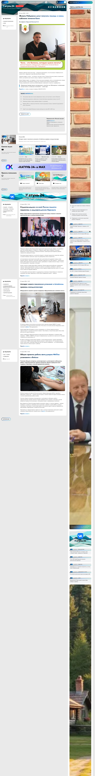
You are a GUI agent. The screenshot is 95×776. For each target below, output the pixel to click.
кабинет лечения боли (8, 21)
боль (5, 23)
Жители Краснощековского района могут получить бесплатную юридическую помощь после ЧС (41, 99)
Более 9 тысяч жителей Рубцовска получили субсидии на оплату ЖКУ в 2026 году (39, 109)
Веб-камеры (32, 2)
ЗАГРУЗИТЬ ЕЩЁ (6, 419)
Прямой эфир (20, 6)
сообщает (27, 327)
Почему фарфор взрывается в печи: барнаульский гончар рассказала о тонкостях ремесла (59, 160)
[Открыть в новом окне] (53, 7)
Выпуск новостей (26, 183)
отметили (43, 411)
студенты (11, 207)
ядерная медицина (8, 292)
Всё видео (4, 160)
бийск (8, 354)
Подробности (22, 89)
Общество (80, 224)
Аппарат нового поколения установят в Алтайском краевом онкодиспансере (39, 139)
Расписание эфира (77, 258)
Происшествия (81, 549)
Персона (37, 146)
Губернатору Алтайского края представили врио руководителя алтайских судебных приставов (80, 527)
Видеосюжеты (24, 2)
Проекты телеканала (9, 173)
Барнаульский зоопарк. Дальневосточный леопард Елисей (55, 124)
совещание (6, 356)
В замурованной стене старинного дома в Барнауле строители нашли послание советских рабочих (80, 201)
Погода (79, 268)
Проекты (18, 2)
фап (4, 354)
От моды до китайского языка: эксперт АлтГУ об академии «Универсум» (41, 160)
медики (5, 207)
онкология (6, 284)
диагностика (7, 289)
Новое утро (41, 183)
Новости (12, 2)
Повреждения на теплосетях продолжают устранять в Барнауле (80, 218)
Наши (21, 146)
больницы (6, 209)
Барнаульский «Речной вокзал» (55, 118)
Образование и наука (45, 156)
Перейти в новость (25, 275)
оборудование (7, 290)
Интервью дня (58, 183)
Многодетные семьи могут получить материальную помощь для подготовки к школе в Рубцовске (41, 96)
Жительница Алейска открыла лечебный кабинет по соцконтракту (35, 101)
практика (12, 209)
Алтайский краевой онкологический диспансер (9, 287)
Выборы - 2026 (39, 2)
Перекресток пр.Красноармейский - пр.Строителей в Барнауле (54, 123)
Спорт (26, 156)
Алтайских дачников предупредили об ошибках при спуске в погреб (79, 210)
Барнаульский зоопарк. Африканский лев (53, 125)
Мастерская (55, 146)
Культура (59, 156)
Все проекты (4, 189)
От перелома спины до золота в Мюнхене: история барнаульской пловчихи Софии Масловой (25, 160)
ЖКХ (79, 289)
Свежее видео (6, 147)
